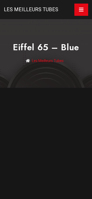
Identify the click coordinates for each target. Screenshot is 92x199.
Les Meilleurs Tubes (31, 9)
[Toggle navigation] (81, 10)
